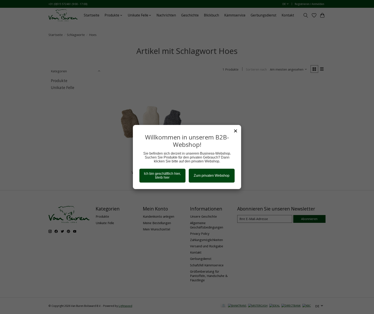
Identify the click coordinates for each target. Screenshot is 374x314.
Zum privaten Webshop (211, 175)
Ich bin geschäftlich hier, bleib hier (162, 175)
